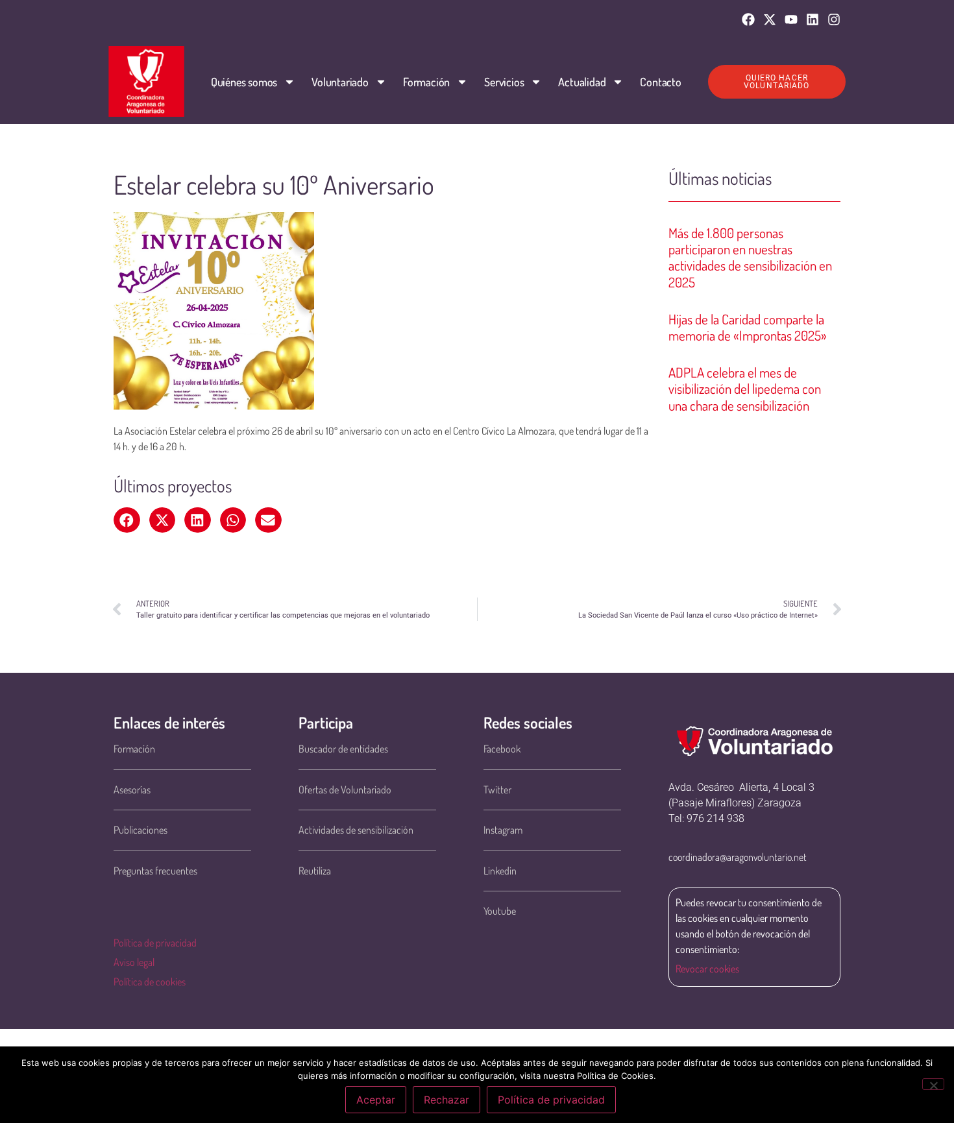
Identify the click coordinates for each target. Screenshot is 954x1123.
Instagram (502, 829)
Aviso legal (134, 962)
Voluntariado (340, 82)
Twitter (497, 789)
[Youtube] (791, 19)
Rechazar (446, 1099)
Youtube (499, 910)
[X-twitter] (769, 19)
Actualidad (581, 82)
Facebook (501, 748)
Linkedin (500, 870)
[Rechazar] (933, 1084)
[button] (127, 520)
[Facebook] (748, 19)
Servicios (504, 82)
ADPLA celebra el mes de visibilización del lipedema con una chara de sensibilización (744, 388)
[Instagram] (833, 19)
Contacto (660, 82)
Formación (426, 82)
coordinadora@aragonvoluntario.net (737, 857)
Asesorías (132, 789)
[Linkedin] (812, 19)
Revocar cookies (707, 968)
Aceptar (375, 1099)
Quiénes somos (244, 82)
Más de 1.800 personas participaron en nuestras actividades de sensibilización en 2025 (750, 257)
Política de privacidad (155, 942)
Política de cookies (150, 981)
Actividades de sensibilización (356, 829)
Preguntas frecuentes (155, 870)
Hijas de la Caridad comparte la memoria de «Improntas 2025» (747, 327)
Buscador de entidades (343, 748)
